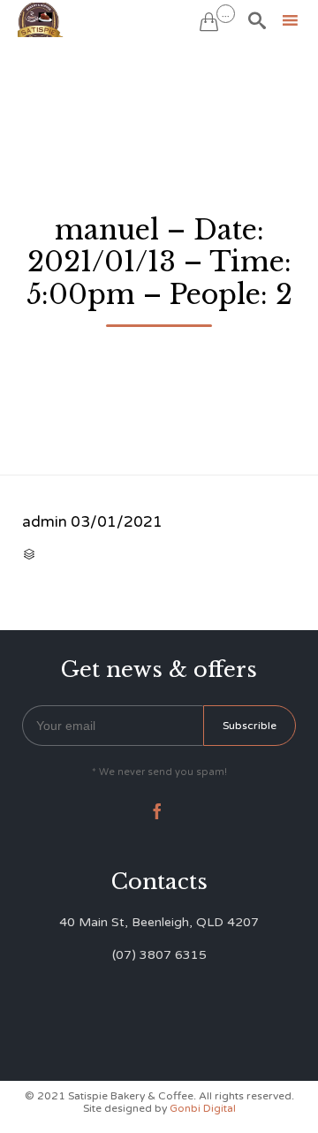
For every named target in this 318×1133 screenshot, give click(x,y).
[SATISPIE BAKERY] (41, 20)
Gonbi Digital (201, 1108)
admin (44, 522)
